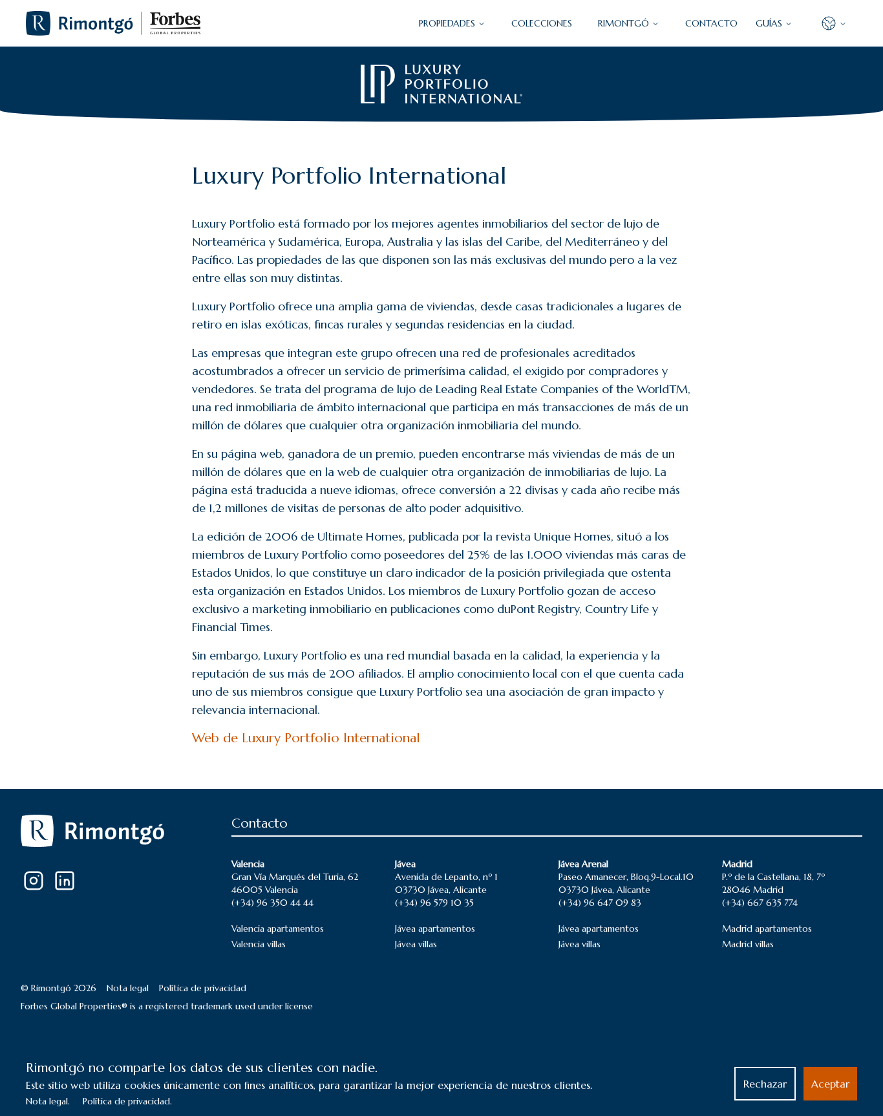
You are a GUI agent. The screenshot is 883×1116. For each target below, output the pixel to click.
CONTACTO (711, 23)
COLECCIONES (541, 23)
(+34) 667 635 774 (760, 902)
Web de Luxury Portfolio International (306, 738)
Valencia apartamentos (277, 928)
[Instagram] (34, 881)
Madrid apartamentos (767, 928)
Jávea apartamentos (435, 928)
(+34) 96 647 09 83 (600, 902)
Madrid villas (748, 944)
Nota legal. (48, 1101)
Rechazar (765, 1083)
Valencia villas (258, 944)
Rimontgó (623, 23)
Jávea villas (416, 944)
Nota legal (128, 988)
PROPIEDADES (447, 23)
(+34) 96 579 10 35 (434, 902)
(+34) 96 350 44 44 (272, 902)
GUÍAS (769, 23)
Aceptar (830, 1083)
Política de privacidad (202, 988)
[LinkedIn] (65, 881)
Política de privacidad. (127, 1101)
